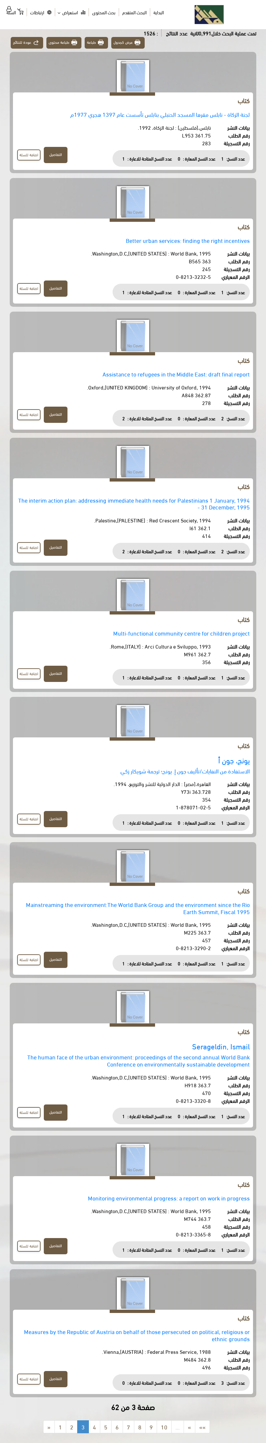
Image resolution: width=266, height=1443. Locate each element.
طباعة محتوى (59, 42)
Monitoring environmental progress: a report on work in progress (169, 1197)
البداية (158, 12)
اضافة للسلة (28, 154)
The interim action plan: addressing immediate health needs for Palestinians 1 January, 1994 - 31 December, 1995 (134, 503)
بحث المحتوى (103, 12)
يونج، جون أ (234, 760)
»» (202, 1426)
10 (164, 1426)
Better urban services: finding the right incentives (188, 240)
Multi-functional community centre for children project (181, 632)
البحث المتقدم (134, 12)
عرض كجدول (123, 42)
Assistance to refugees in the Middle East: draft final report (176, 373)
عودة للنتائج (22, 42)
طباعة (91, 42)
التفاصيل (55, 154)
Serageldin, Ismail (221, 1046)
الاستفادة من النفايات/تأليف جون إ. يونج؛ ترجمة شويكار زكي (185, 770)
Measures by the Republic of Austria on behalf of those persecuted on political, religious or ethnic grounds (137, 1335)
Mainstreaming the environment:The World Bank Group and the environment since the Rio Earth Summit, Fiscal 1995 (138, 908)
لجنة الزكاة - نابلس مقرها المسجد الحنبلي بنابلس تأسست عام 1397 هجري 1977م (160, 114)
